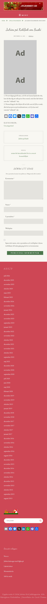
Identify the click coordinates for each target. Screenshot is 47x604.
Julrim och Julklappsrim (30, 594)
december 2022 (9, 331)
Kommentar (9, 178)
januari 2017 (8, 434)
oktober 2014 (8, 477)
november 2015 (9, 464)
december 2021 (9, 344)
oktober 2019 (8, 404)
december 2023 (9, 314)
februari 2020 (8, 391)
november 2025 (9, 284)
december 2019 (9, 396)
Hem (3, 21)
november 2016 (9, 443)
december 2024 (9, 301)
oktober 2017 (8, 430)
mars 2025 (7, 293)
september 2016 (9, 451)
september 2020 (9, 374)
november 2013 (9, 485)
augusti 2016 (8, 455)
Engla (31, 36)
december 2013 (9, 481)
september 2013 (9, 494)
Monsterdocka (8, 571)
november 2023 (9, 318)
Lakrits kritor (8, 566)
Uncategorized (15, 21)
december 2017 (9, 421)
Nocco (6, 556)
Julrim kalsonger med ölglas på (14, 561)
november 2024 (9, 306)
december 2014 (9, 468)
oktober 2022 (8, 340)
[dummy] (20, 53)
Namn (7, 205)
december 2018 (9, 413)
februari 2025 (8, 297)
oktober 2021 (8, 353)
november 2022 (9, 335)
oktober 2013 (8, 490)
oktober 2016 (8, 447)
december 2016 (9, 438)
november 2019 (9, 400)
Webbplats (8, 228)
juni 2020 (7, 383)
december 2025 (9, 280)
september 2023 (9, 323)
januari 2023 (8, 327)
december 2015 (9, 460)
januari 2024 (8, 310)
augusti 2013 (8, 498)
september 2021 (9, 357)
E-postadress (9, 216)
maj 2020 (7, 387)
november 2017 (9, 425)
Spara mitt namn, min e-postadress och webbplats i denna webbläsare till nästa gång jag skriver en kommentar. (23, 244)
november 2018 (9, 417)
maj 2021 (7, 361)
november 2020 (9, 370)
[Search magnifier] (40, 520)
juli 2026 (7, 276)
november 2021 (9, 348)
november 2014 (9, 473)
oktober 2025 (8, 288)
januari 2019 (8, 408)
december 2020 (9, 366)
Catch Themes (40, 597)
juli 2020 (7, 378)
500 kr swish (8, 576)
